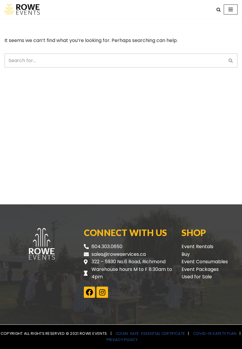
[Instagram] (102, 292)
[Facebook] (89, 292)
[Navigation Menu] (231, 9)
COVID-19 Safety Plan (215, 333)
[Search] (218, 9)
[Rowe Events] (22, 9)
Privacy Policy (122, 339)
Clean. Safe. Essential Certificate (150, 333)
